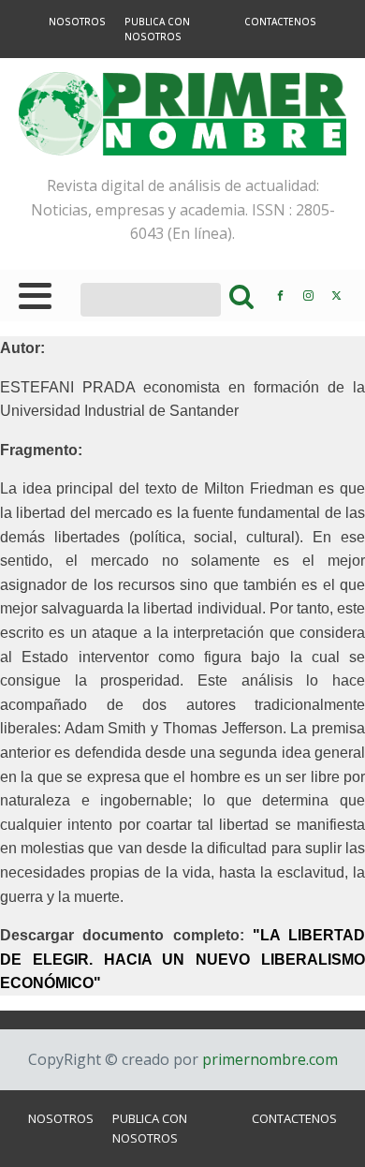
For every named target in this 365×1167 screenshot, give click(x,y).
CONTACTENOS (280, 21)
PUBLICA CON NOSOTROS (157, 29)
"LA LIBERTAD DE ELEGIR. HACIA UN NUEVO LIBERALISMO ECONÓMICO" (182, 959)
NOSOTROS (77, 21)
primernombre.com (268, 1059)
